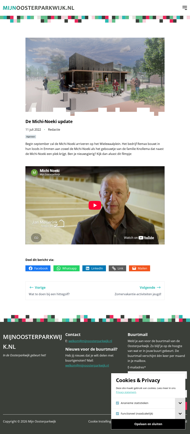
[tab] (180, 403)
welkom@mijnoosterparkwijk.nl (90, 341)
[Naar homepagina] (38, 8)
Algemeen (30, 136)
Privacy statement (126, 392)
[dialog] (148, 401)
